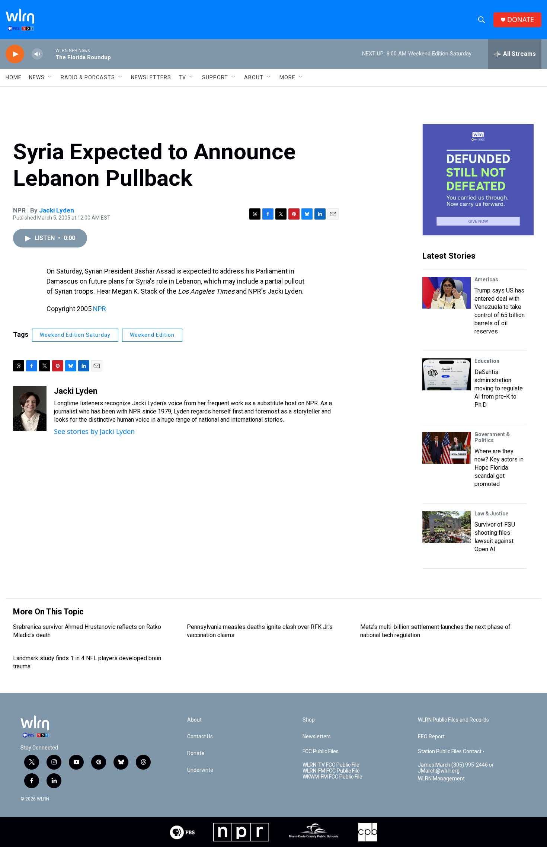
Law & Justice (491, 514)
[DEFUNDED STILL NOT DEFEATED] (478, 179)
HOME (14, 77)
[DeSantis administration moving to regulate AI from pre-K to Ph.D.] (446, 374)
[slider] (49, 54)
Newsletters (151, 77)
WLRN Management (441, 779)
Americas (486, 279)
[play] (15, 54)
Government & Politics (492, 437)
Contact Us (200, 736)
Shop (309, 720)
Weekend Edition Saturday (75, 335)
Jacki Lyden (56, 210)
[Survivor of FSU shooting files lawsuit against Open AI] (446, 527)
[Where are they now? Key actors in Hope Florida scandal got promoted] (446, 448)
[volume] (37, 54)
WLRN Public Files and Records (453, 720)
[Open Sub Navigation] (50, 77)
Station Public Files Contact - (451, 751)
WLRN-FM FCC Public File (331, 771)
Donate (195, 753)
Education (486, 361)
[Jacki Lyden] (30, 408)
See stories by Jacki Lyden (94, 431)
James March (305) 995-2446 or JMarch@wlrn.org (456, 768)
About (253, 77)
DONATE (520, 19)
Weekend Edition (152, 335)
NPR (99, 309)
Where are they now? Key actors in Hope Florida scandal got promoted (499, 468)
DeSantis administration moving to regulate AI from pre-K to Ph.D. (498, 388)
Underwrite (200, 770)
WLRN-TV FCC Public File (331, 765)
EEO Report (431, 736)
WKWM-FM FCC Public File (332, 777)
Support (215, 77)
